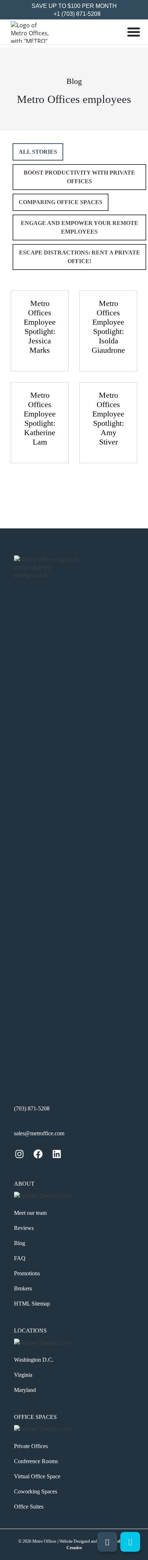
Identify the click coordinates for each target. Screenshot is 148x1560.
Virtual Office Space (37, 1476)
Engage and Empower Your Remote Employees (79, 227)
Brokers (23, 1288)
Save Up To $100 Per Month (74, 6)
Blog (19, 1243)
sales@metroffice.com (39, 1133)
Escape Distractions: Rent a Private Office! (79, 256)
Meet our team (30, 1213)
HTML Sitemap (32, 1303)
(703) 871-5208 (32, 1108)
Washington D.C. (34, 1360)
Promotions (27, 1273)
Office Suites (28, 1506)
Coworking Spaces (35, 1491)
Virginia (23, 1375)
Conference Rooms (36, 1461)
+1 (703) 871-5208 (76, 14)
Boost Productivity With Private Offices (79, 177)
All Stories (38, 152)
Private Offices (31, 1446)
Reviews (24, 1228)
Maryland (25, 1390)
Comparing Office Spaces (60, 202)
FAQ (20, 1258)
